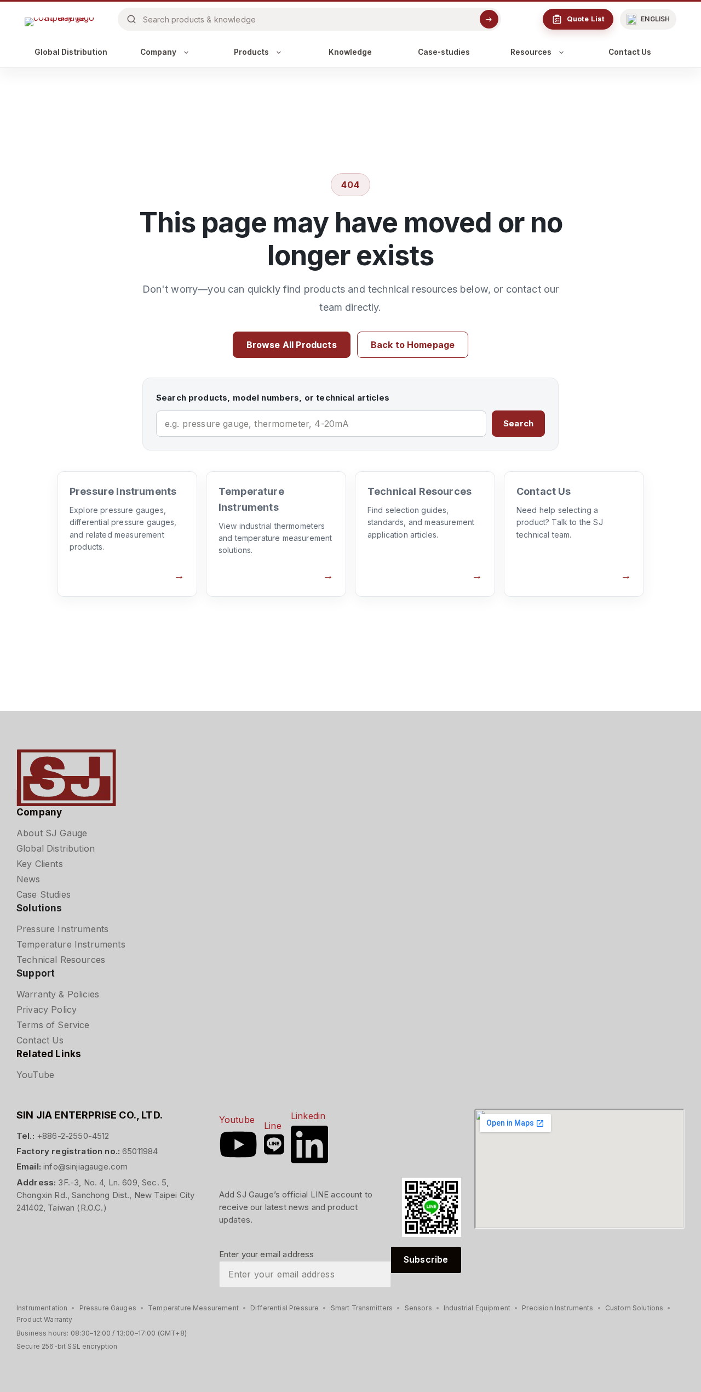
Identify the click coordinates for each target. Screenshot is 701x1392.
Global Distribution (71, 52)
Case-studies (444, 52)
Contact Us (629, 52)
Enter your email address (266, 1254)
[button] (648, 19)
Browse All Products (291, 344)
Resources (530, 52)
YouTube (35, 1074)
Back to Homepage (413, 344)
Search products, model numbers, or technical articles (272, 397)
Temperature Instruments (70, 944)
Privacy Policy (46, 1009)
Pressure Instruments (62, 928)
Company (158, 52)
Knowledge (350, 52)
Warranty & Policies (57, 994)
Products (251, 52)
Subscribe (426, 1259)
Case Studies (43, 894)
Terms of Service (53, 1024)
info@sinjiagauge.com (85, 1166)
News (28, 879)
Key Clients (39, 863)
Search (518, 423)
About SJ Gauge (51, 833)
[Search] (489, 19)
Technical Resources (60, 959)
